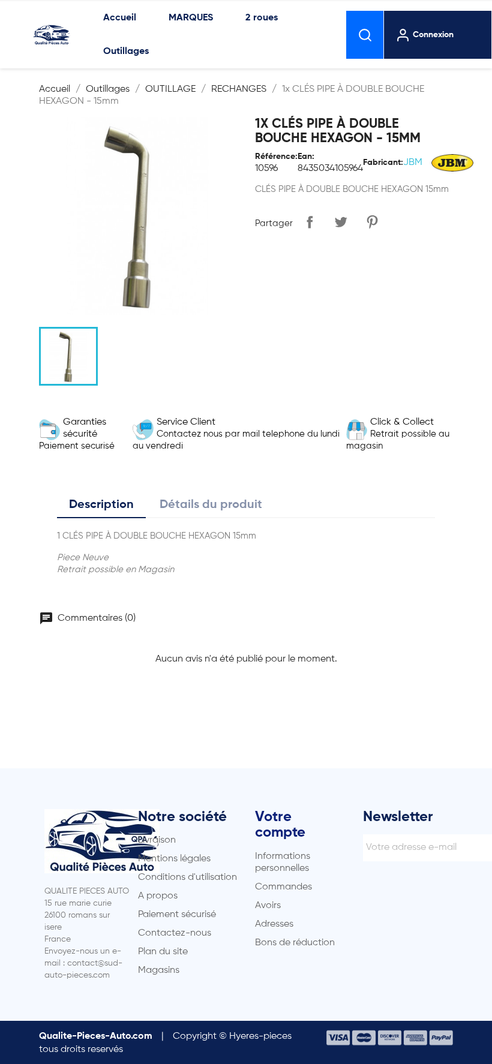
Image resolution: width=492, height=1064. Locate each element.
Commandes (283, 887)
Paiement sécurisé (177, 914)
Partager (310, 222)
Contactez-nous (174, 933)
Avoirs (268, 905)
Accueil (119, 18)
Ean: (306, 156)
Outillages (126, 51)
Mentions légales (174, 859)
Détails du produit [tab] (211, 505)
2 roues (261, 18)
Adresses (274, 924)
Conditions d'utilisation (187, 877)
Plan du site (163, 952)
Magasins (158, 970)
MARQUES (191, 18)
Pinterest (372, 222)
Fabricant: (383, 162)
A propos (158, 896)
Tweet (341, 222)
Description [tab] (101, 505)
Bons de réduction (295, 943)
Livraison (157, 840)
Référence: (276, 156)
